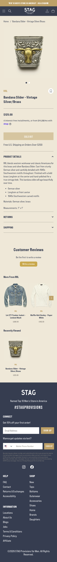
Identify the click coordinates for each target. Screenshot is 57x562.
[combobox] (8, 446)
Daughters (35, 519)
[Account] (47, 11)
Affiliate (7, 540)
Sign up (49, 446)
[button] (48, 3)
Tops (32, 486)
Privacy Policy (10, 536)
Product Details (12, 156)
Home (6, 21)
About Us (7, 517)
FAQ (5, 482)
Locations (8, 512)
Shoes (33, 505)
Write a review (28, 264)
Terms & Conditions (12, 531)
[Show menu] (4, 11)
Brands (33, 514)
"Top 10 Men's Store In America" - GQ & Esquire (28, 3)
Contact (7, 486)
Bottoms (34, 491)
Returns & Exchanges (13, 491)
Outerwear (35, 496)
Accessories (36, 500)
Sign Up (48, 430)
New (32, 482)
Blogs (5, 522)
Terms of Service (39, 461)
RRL (6, 90)
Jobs (5, 526)
